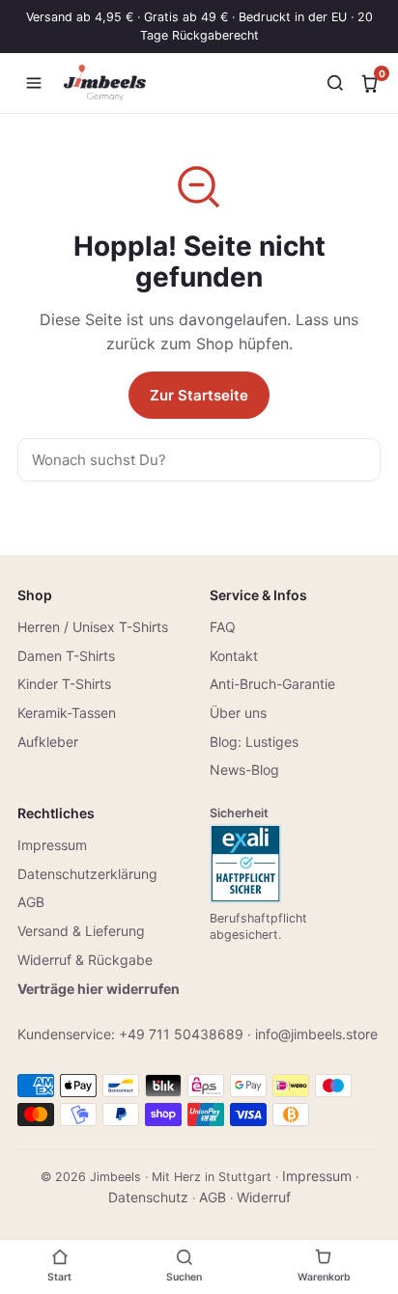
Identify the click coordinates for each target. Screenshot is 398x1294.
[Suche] (335, 83)
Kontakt (234, 655)
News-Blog (244, 769)
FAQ (223, 627)
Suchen (184, 1277)
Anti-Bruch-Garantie (272, 683)
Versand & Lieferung (81, 930)
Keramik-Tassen (66, 712)
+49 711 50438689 (181, 1034)
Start (59, 1277)
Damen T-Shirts (66, 655)
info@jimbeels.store (316, 1034)
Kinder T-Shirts (64, 683)
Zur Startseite (199, 395)
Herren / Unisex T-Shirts (92, 627)
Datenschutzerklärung (87, 874)
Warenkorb (324, 1277)
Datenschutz (148, 1197)
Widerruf (264, 1197)
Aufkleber (47, 741)
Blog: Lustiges (254, 741)
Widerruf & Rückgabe (85, 959)
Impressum (52, 845)
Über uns (238, 712)
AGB (30, 902)
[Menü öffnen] (33, 83)
